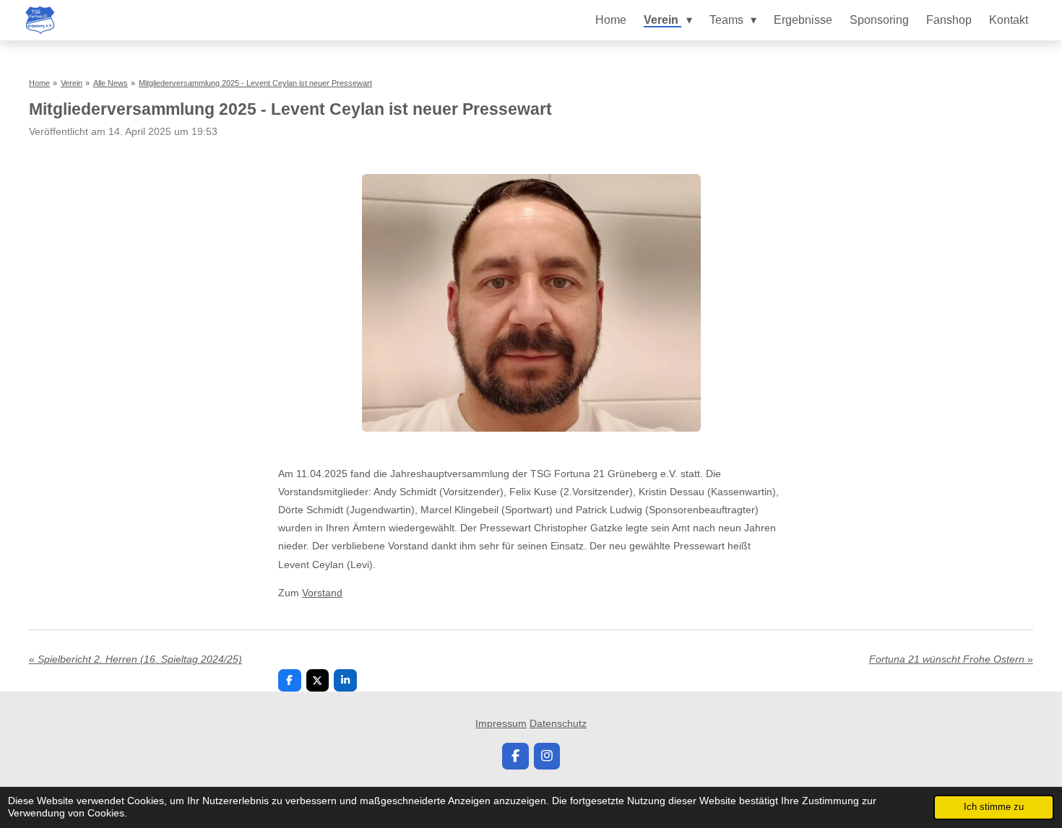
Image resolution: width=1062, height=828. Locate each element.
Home (39, 83)
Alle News (110, 83)
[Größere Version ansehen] (531, 302)
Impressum (501, 723)
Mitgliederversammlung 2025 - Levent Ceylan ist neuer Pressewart (255, 83)
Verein (71, 83)
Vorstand (322, 592)
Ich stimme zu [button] (994, 807)
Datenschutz (558, 723)
